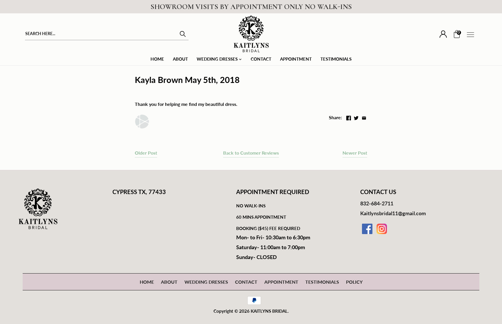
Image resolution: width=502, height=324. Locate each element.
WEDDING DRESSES (206, 282)
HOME (147, 282)
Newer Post (355, 152)
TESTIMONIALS (322, 282)
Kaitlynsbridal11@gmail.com (393, 213)
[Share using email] (364, 117)
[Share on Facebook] (348, 117)
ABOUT (169, 282)
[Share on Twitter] (356, 117)
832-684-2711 (376, 203)
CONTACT (246, 282)
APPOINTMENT (281, 282)
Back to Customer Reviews (251, 152)
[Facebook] (367, 229)
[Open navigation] (470, 34)
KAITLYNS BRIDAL (269, 311)
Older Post (146, 152)
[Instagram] (381, 229)
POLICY (354, 282)
